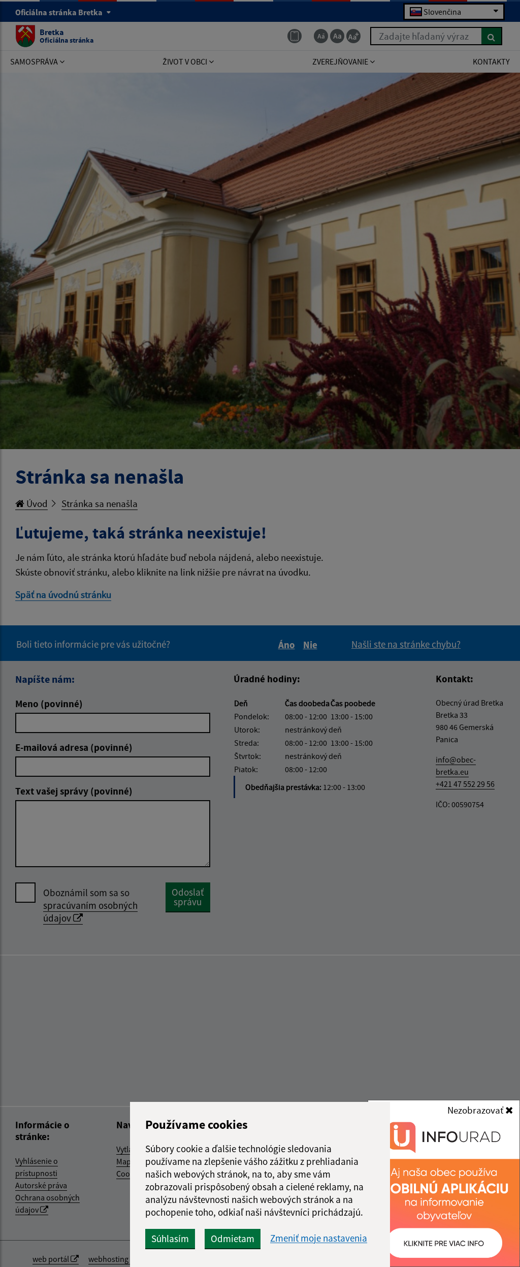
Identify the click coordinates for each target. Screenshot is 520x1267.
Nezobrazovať (476, 1110)
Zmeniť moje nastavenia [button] (318, 1238)
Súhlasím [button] (170, 1238)
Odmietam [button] (232, 1238)
